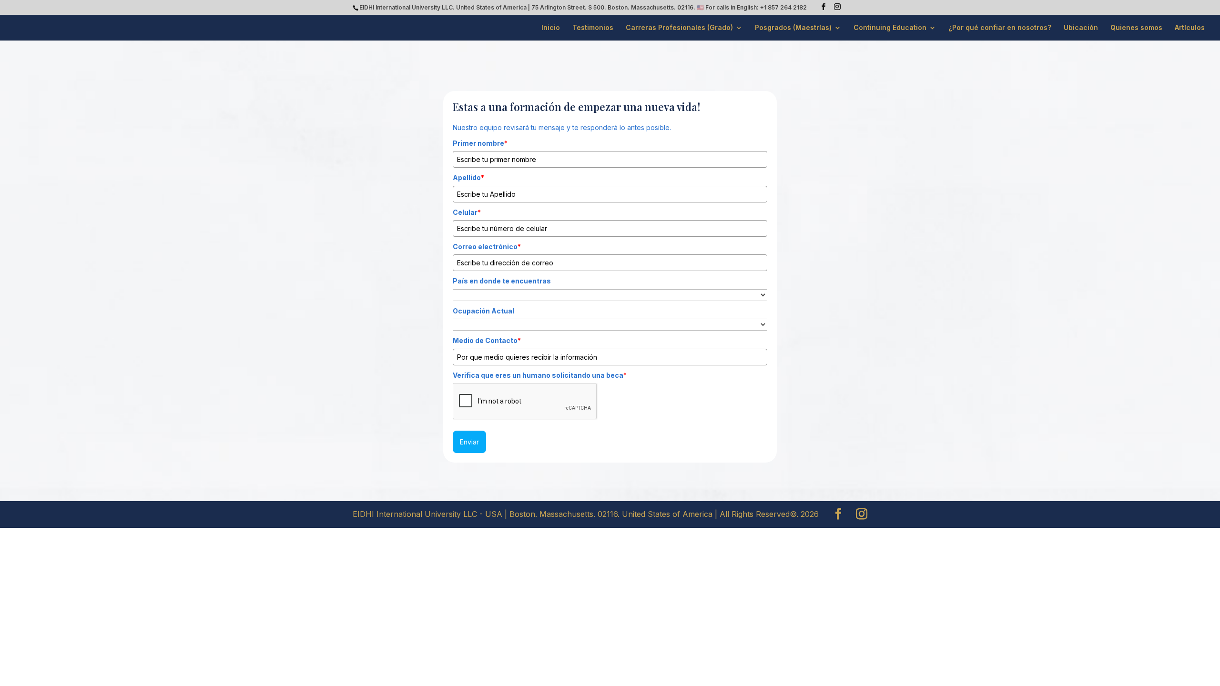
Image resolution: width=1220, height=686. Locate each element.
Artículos (1190, 27)
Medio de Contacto (487, 340)
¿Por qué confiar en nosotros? (999, 27)
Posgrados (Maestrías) (793, 27)
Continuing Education (890, 27)
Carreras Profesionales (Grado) (679, 27)
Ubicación (1081, 27)
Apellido (468, 177)
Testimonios (592, 27)
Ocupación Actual (483, 311)
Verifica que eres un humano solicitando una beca (540, 375)
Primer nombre (480, 143)
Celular (467, 212)
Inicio (550, 27)
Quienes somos (1136, 27)
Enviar (469, 442)
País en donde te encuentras (502, 281)
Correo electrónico (487, 246)
